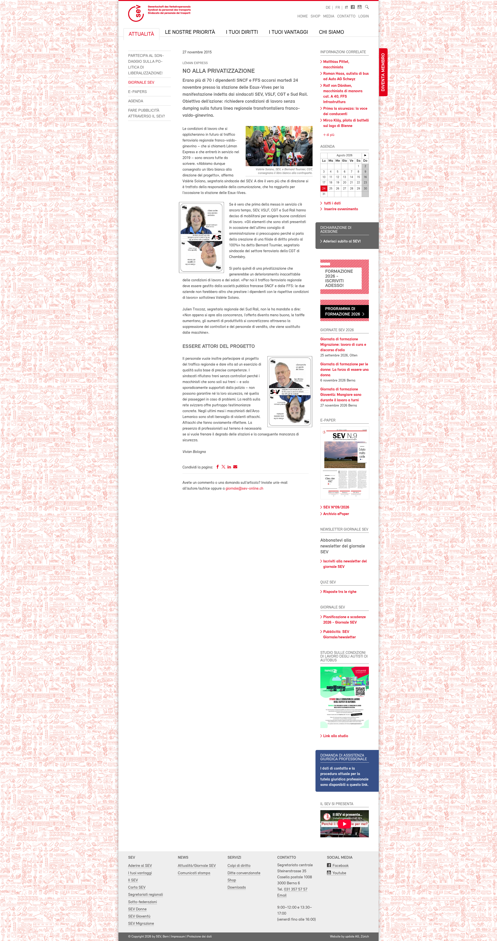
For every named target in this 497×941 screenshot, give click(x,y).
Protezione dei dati (199, 936)
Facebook (341, 866)
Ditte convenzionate (244, 873)
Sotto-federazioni (142, 902)
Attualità (141, 34)
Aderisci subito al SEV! (342, 241)
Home (302, 16)
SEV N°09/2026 (336, 507)
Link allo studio (335, 736)
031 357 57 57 (295, 889)
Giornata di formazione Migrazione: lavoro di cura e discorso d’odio (343, 344)
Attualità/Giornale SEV (197, 866)
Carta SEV (136, 887)
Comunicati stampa (194, 873)
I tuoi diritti (242, 32)
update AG (352, 936)
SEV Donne (137, 909)
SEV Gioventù (139, 916)
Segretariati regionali (145, 895)
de (328, 8)
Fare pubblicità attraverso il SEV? (146, 113)
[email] (235, 468)
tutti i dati (332, 203)
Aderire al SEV (140, 866)
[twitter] (223, 468)
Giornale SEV (141, 83)
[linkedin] (229, 468)
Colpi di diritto (239, 866)
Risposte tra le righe (339, 592)
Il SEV (133, 880)
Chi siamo (331, 32)
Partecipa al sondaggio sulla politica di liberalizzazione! (146, 64)
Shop (315, 16)
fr (337, 8)
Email (282, 895)
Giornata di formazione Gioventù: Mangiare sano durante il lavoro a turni (340, 395)
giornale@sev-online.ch (244, 489)
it (346, 8)
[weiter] (365, 155)
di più (330, 135)
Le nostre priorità (190, 32)
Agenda (135, 101)
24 (324, 188)
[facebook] (218, 468)
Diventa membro (383, 72)
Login (363, 16)
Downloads (237, 887)
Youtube (339, 873)
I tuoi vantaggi (288, 32)
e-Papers (137, 92)
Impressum (178, 936)
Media (328, 16)
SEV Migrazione (141, 924)
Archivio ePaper (336, 514)
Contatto (346, 16)
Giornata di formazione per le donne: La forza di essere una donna (344, 369)
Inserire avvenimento (340, 209)
